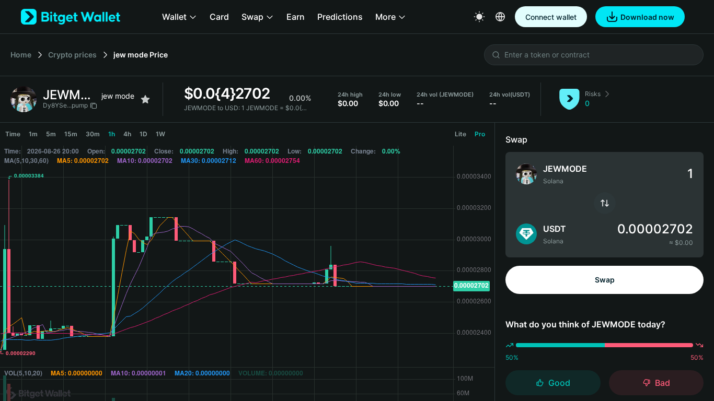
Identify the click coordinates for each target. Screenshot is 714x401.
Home (20, 54)
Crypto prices (72, 54)
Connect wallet (551, 17)
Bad (662, 383)
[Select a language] (500, 16)
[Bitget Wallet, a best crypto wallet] (70, 17)
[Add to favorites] (145, 99)
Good (559, 383)
